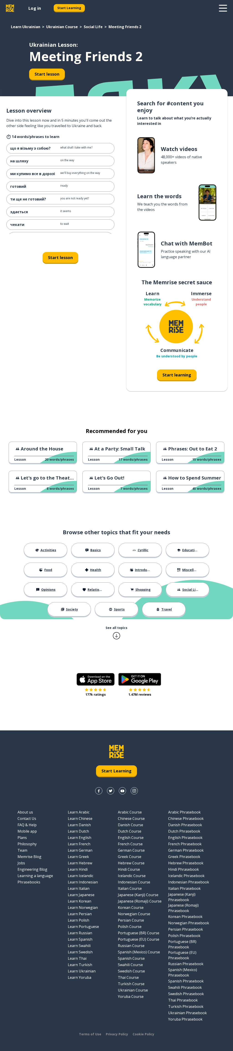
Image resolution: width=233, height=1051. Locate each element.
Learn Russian (80, 932)
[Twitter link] (110, 790)
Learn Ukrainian (25, 26)
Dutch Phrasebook (184, 831)
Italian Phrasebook (184, 888)
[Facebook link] (98, 790)
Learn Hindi (78, 869)
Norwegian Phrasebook (188, 922)
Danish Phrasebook (185, 824)
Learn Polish (78, 920)
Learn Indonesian (83, 882)
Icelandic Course (132, 875)
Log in (34, 8)
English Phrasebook (185, 837)
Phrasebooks (29, 882)
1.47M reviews (139, 694)
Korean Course (131, 907)
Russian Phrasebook (185, 963)
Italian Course (130, 888)
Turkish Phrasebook (185, 1006)
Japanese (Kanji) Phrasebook (181, 897)
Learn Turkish (80, 964)
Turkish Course (131, 983)
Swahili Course (130, 964)
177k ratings (95, 694)
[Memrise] (10, 8)
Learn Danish (79, 824)
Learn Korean (79, 901)
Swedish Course (131, 971)
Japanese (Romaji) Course (140, 901)
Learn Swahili (79, 945)
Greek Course (129, 856)
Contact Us (27, 818)
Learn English (79, 837)
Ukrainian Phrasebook (187, 1012)
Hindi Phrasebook (183, 869)
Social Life (93, 26)
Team (22, 850)
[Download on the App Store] (95, 679)
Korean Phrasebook (185, 916)
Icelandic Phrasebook (186, 875)
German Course (131, 850)
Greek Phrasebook (184, 856)
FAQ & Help (27, 824)
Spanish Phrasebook (186, 981)
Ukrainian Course (62, 26)
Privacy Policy (117, 1034)
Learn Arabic (78, 812)
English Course (131, 837)
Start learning (176, 375)
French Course (130, 843)
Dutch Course (129, 831)
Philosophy (27, 843)
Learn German (80, 850)
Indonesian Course (134, 882)
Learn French (79, 843)
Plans (22, 837)
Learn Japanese (81, 894)
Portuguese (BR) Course (138, 932)
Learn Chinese (80, 818)
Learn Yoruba (79, 977)
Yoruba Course (131, 996)
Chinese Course (131, 818)
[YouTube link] (122, 790)
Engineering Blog (32, 869)
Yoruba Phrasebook (185, 1019)
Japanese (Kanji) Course (138, 894)
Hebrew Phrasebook (185, 863)
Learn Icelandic (80, 875)
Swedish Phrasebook (186, 993)
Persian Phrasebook (185, 929)
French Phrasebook (185, 843)
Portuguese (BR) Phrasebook (182, 944)
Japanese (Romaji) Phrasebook (183, 908)
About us (25, 812)
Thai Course (128, 977)
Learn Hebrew (80, 863)
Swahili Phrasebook (185, 987)
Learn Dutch (78, 831)
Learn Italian (78, 888)
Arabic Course (130, 812)
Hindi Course (129, 869)
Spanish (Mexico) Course (139, 952)
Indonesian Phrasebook (188, 882)
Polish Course (130, 926)
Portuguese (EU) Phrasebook (182, 955)
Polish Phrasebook (184, 935)
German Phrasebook (186, 850)
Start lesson (47, 74)
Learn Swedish (80, 952)
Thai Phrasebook (183, 1000)
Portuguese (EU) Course (138, 939)
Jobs (21, 863)
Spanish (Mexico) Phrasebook (182, 972)
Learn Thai (77, 958)
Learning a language (35, 875)
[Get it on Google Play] (139, 679)
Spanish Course (131, 958)
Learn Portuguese (83, 926)
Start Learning (69, 8)
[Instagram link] (134, 790)
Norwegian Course (134, 913)
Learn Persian (80, 913)
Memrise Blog (29, 856)
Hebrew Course (131, 863)
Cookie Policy (143, 1034)
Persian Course (131, 920)
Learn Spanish (80, 939)
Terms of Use (90, 1034)
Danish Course (130, 824)
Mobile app (27, 831)
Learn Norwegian (83, 907)
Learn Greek (78, 856)
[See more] (223, 8)
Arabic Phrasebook (184, 812)
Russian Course (131, 945)
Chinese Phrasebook (186, 818)
